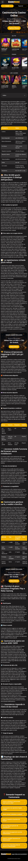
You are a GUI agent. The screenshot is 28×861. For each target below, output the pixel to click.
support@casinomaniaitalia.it (19, 854)
